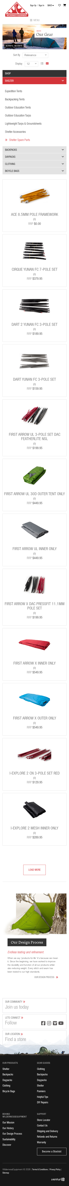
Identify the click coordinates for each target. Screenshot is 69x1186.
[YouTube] (61, 1023)
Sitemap (6, 1173)
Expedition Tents (13, 91)
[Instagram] (49, 1023)
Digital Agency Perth (58, 1179)
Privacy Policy (55, 1170)
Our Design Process (46, 977)
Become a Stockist (51, 1152)
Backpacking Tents (15, 99)
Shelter (9, 81)
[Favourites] (59, 5)
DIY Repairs (42, 1102)
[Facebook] (43, 1023)
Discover (7, 1145)
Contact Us (42, 1126)
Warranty (41, 1142)
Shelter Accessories (15, 132)
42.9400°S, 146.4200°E (14, 46)
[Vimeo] (55, 1023)
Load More (32, 870)
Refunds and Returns (47, 1137)
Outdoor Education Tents (18, 107)
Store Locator (43, 1120)
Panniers (41, 1091)
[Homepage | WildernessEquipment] (17, 8)
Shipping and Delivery (47, 1131)
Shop (8, 74)
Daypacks (10, 157)
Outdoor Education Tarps (18, 115)
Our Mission (8, 1123)
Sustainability (9, 1139)
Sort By (16, 55)
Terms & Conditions (40, 1170)
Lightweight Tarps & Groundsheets (23, 123)
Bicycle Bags (12, 171)
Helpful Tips (42, 1097)
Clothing (10, 164)
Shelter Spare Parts (19, 140)
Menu (36, 20)
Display (18, 64)
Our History (8, 1128)
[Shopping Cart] (64, 5)
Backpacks (11, 150)
